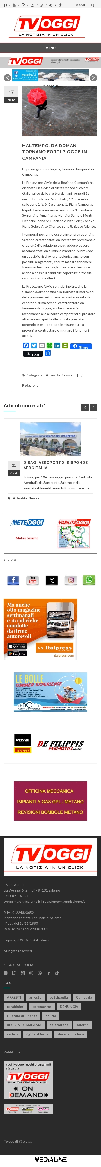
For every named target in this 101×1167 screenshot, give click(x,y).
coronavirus (42, 1006)
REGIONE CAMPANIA (24, 1025)
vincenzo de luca (70, 1034)
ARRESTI (14, 997)
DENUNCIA (69, 1006)
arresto (35, 997)
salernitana (59, 1025)
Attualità (53, 375)
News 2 (67, 375)
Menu (80, 5)
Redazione (30, 385)
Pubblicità (12, 1052)
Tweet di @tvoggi (18, 1141)
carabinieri (15, 1006)
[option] (50, 75)
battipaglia (59, 997)
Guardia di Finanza (22, 1016)
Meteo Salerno (27, 538)
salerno (82, 1025)
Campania (84, 997)
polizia (50, 1016)
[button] (7, 77)
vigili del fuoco (37, 1034)
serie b (12, 1034)
